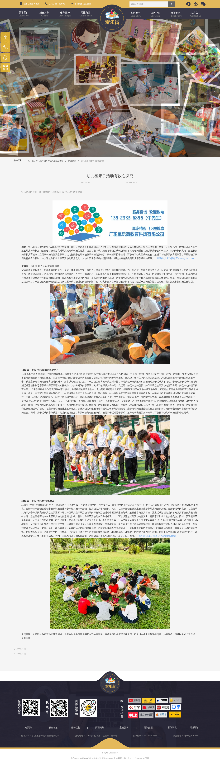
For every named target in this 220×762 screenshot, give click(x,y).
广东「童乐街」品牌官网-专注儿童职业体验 (44, 161)
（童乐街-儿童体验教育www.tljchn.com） (174, 258)
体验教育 (72, 161)
